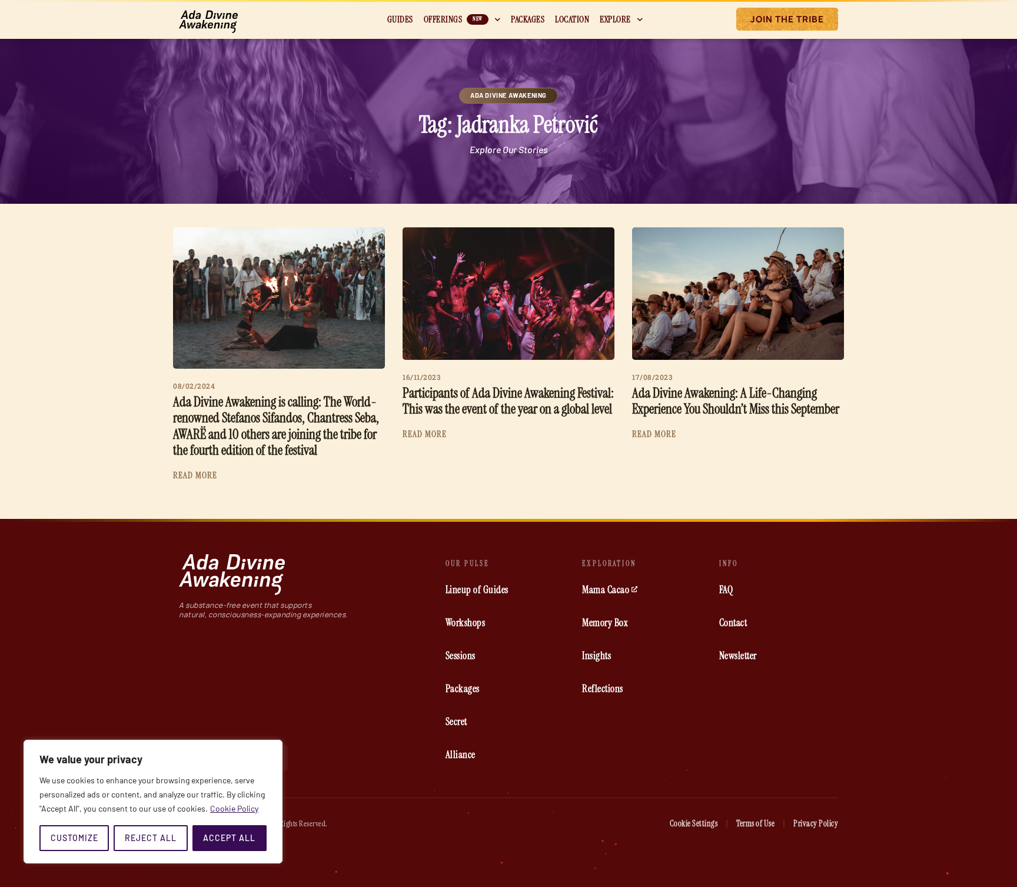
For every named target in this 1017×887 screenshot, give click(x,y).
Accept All (229, 838)
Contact (733, 622)
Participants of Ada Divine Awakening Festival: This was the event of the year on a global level (508, 401)
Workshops (466, 622)
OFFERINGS (453, 19)
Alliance (461, 754)
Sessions (461, 655)
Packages (527, 19)
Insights (596, 655)
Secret (456, 721)
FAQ (726, 589)
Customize (74, 838)
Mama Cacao (605, 589)
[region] (153, 801)
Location (572, 19)
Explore (615, 19)
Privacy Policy (815, 823)
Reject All (151, 838)
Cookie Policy (234, 808)
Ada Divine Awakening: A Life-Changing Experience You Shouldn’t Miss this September (735, 401)
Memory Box (605, 622)
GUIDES (400, 19)
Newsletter (738, 655)
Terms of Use (755, 823)
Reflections (602, 688)
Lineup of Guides (477, 589)
